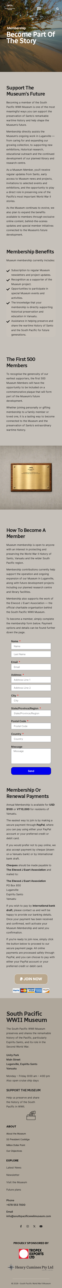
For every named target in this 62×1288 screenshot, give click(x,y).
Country (16, 734)
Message (16, 746)
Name (15, 641)
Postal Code (19, 721)
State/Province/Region (25, 708)
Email (14, 662)
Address (16, 674)
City (14, 695)
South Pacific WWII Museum (26, 1017)
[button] (39, 8)
